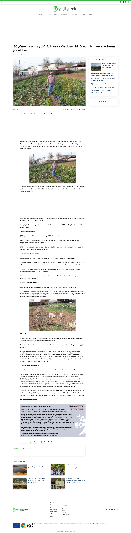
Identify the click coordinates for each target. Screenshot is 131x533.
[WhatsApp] (30, 113)
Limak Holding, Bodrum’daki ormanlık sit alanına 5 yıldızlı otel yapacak (36, 480)
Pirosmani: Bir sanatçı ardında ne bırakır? (103, 87)
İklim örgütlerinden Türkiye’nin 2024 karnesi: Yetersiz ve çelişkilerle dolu (102, 74)
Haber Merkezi (19, 55)
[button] (1, 2)
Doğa (78, 109)
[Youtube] (128, 2)
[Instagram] (120, 2)
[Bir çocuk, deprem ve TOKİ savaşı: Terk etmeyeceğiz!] (96, 67)
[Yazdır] (51, 113)
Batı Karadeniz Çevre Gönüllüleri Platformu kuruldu (101, 91)
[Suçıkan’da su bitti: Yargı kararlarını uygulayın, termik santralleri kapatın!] (58, 469)
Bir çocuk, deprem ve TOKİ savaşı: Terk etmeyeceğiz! (109, 65)
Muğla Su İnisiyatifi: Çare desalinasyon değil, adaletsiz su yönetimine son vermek (75, 480)
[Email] (48, 113)
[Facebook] (118, 2)
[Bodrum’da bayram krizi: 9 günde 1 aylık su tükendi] (20, 469)
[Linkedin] (44, 113)
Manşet (84, 109)
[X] (126, 2)
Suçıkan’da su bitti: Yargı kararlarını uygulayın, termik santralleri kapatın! (74, 467)
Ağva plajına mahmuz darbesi (100, 84)
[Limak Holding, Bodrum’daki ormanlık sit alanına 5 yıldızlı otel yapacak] (20, 483)
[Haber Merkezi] (14, 55)
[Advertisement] (65, 27)
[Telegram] (123, 2)
